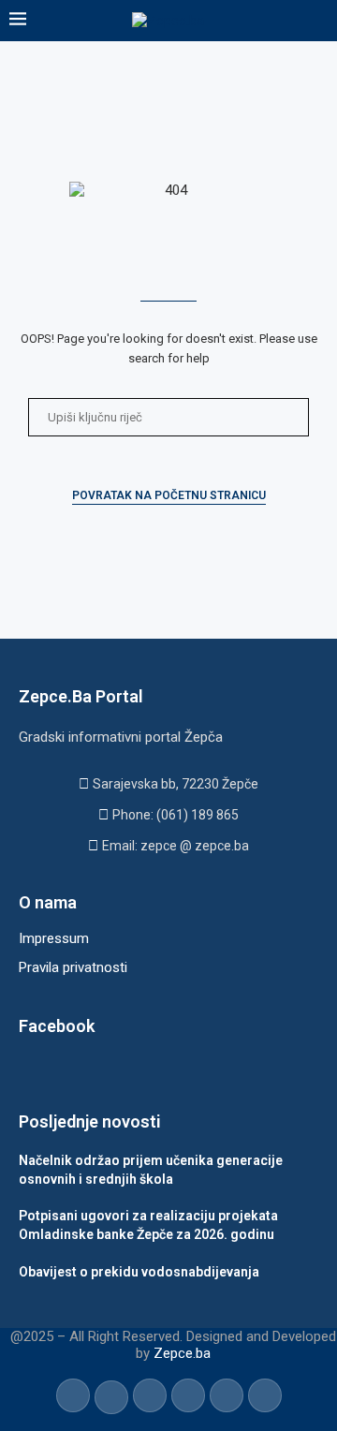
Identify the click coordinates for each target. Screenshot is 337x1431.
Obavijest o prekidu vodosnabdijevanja (139, 1271)
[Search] (318, 20)
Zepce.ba (182, 1353)
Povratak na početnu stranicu (169, 495)
